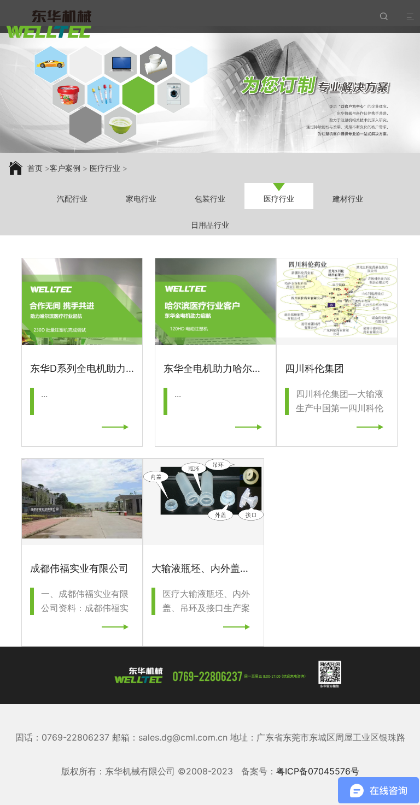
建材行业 (347, 198)
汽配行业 (72, 198)
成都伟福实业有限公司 (79, 568)
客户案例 (65, 168)
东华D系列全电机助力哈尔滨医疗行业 (112, 368)
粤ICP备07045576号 (317, 771)
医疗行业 (105, 168)
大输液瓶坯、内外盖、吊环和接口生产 (235, 568)
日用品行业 (210, 224)
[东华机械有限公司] (48, 24)
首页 (35, 168)
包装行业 (210, 198)
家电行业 (141, 198)
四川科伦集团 (314, 368)
